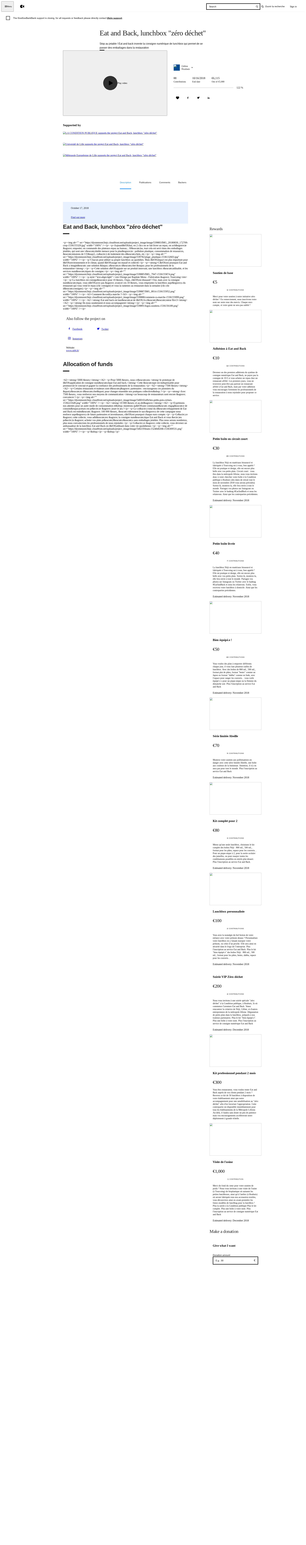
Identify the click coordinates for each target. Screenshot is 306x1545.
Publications (145, 182)
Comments (164, 182)
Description (125, 182)
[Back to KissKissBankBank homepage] (20, 6)
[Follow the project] (178, 98)
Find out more (78, 217)
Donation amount (221, 1255)
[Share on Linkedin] (209, 98)
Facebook (77, 329)
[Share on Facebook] (188, 98)
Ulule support (114, 18)
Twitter (105, 329)
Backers (182, 182)
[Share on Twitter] (198, 98)
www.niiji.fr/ (72, 350)
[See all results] (257, 6)
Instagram (77, 338)
